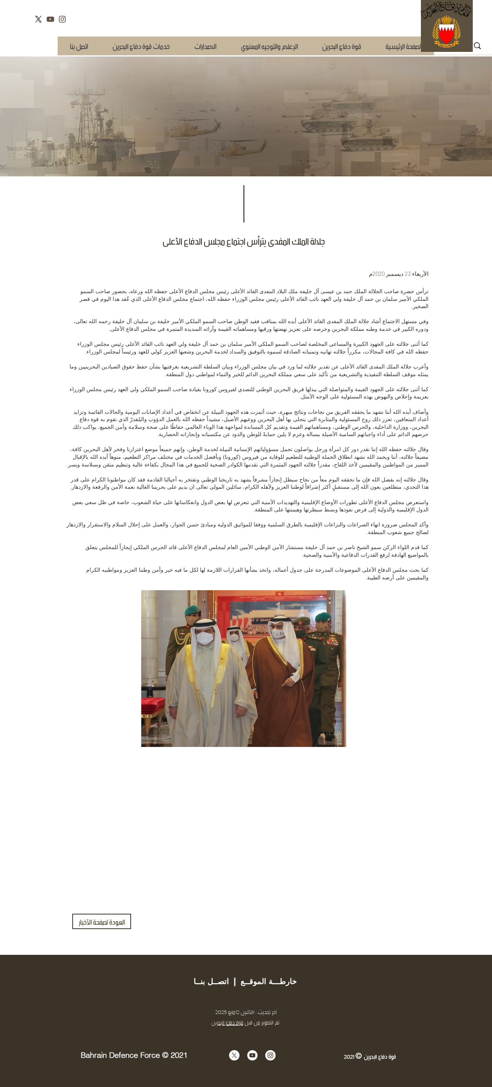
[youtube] (50, 19)
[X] (38, 19)
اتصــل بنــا (211, 981)
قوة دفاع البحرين (227, 1022)
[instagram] (62, 19)
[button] (141, 46)
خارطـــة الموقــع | (263, 981)
